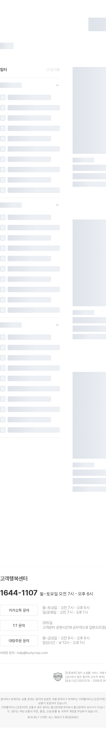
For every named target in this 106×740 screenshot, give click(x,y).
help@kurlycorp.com (32, 653)
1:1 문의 (19, 625)
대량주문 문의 (19, 641)
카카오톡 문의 (19, 610)
